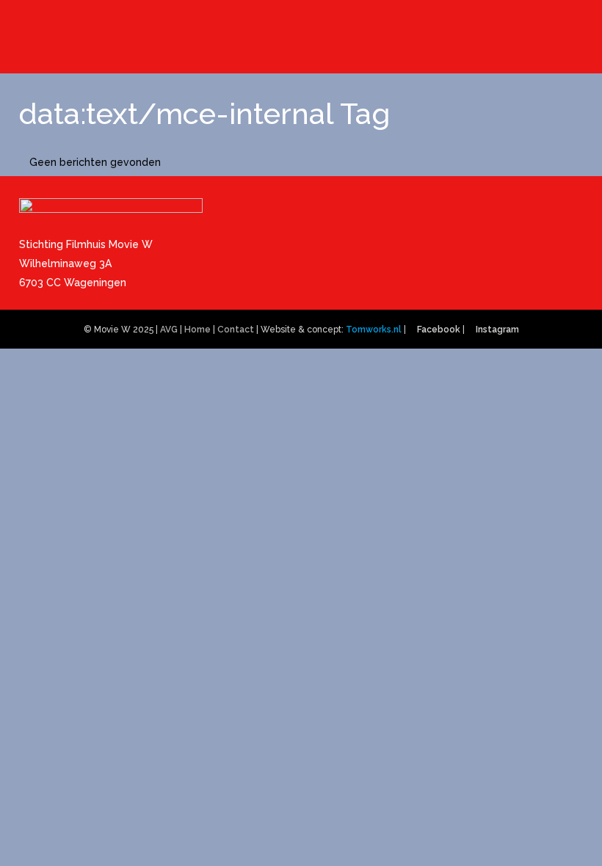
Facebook (438, 329)
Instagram (497, 329)
